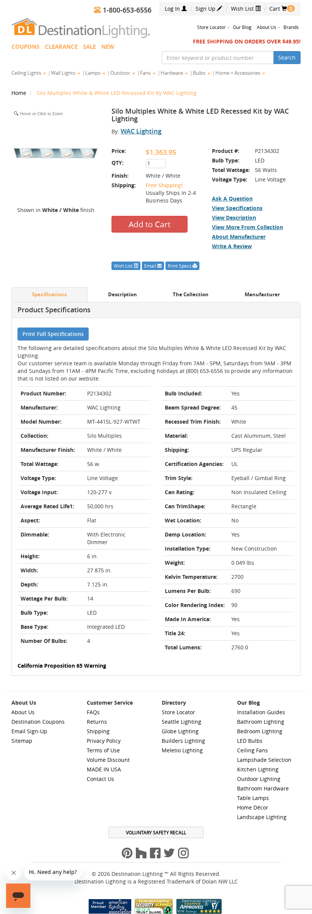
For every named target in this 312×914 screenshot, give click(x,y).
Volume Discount (108, 759)
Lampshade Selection (264, 759)
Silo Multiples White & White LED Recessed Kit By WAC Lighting (117, 92)
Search (287, 57)
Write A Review (232, 246)
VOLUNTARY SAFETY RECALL (156, 832)
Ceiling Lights (26, 72)
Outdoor (120, 72)
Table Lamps (253, 798)
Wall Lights (63, 72)
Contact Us (100, 778)
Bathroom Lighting (260, 721)
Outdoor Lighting (258, 778)
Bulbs (200, 72)
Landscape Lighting (262, 817)
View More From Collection (247, 227)
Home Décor (252, 807)
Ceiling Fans (252, 750)
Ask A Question (232, 198)
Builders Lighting (183, 740)
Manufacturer (262, 294)
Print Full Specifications (53, 333)
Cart (278, 8)
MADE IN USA (104, 769)
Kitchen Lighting (258, 769)
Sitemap (21, 740)
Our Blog (242, 27)
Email (150, 266)
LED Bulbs (250, 740)
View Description (234, 217)
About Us (266, 27)
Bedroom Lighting (259, 731)
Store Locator (211, 27)
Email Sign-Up (29, 731)
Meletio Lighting (182, 750)
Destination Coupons (38, 721)
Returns (97, 721)
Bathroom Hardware (263, 788)
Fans (146, 72)
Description (122, 294)
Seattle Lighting (181, 721)
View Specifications (237, 208)
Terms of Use (103, 750)
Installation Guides (261, 712)
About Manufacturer (239, 236)
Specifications (49, 294)
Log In (173, 8)
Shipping (98, 731)
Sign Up (206, 8)
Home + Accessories (238, 72)
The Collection (191, 294)
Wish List (243, 8)
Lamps (93, 72)
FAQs (93, 712)
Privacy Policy (104, 740)
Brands (291, 27)
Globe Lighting (180, 731)
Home (19, 92)
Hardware (172, 72)
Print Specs (180, 266)
